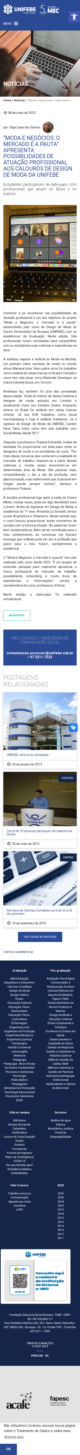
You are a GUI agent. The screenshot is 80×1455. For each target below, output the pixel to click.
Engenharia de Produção (19, 1031)
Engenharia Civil (19, 1027)
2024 (61, 1201)
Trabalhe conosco (19, 1193)
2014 (61, 1226)
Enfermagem (19, 1023)
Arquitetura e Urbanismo (19, 982)
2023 (61, 1205)
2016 (61, 1217)
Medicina (19, 1055)
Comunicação (19, 1197)
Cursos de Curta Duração (19, 1136)
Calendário (19, 1128)
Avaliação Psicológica (61, 978)
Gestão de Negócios (61, 1047)
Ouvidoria (20, 1205)
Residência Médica (20, 1169)
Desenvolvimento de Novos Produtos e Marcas (61, 1007)
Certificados (19, 1132)
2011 (61, 1238)
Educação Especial (20, 1002)
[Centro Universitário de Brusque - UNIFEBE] (31, 9)
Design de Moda (19, 990)
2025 (61, 1197)
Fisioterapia (19, 1043)
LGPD (19, 1209)
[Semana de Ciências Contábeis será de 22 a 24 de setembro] (40, 889)
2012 (61, 1234)
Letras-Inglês (20, 1051)
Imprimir (18, 615)
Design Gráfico (19, 994)
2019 (61, 1209)
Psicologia (19, 1075)
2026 (61, 1193)
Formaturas (19, 1148)
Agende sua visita (19, 1201)
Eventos (19, 1144)
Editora (60, 1124)
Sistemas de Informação (19, 1088)
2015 (61, 1222)
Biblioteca (19, 1120)
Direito (19, 998)
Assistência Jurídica (60, 1128)
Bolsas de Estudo (19, 1124)
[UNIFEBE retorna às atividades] (40, 730)
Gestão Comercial (19, 1047)
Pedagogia (19, 1059)
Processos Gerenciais (20, 1071)
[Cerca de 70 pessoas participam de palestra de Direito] (40, 810)
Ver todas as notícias (40, 936)
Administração (19, 978)
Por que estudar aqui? (19, 1165)
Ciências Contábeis (19, 986)
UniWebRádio (19, 1173)
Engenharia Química (19, 1039)
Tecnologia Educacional (19, 1092)
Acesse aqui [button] (14, 1437)
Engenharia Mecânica (19, 1035)
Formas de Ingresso (19, 1152)
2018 (61, 1213)
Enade (19, 1140)
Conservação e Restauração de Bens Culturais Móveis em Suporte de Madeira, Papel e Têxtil (60, 990)
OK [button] (8, 1449)
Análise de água (61, 1120)
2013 (61, 1229)
